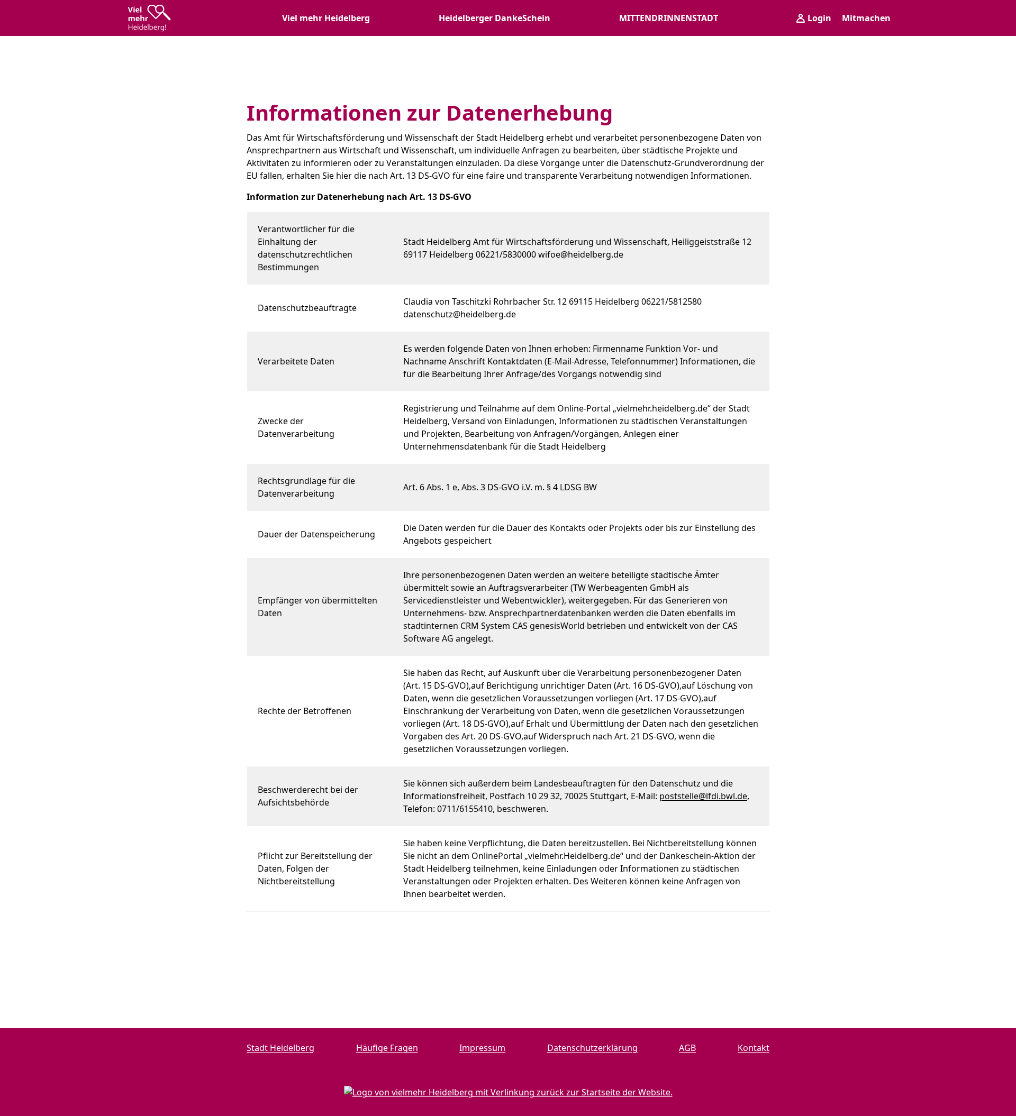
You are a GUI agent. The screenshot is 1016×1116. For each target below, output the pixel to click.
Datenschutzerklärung (592, 1048)
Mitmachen (866, 18)
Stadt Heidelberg (280, 1048)
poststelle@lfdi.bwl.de (703, 796)
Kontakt (753, 1048)
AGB (687, 1048)
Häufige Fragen (387, 1048)
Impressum (482, 1048)
